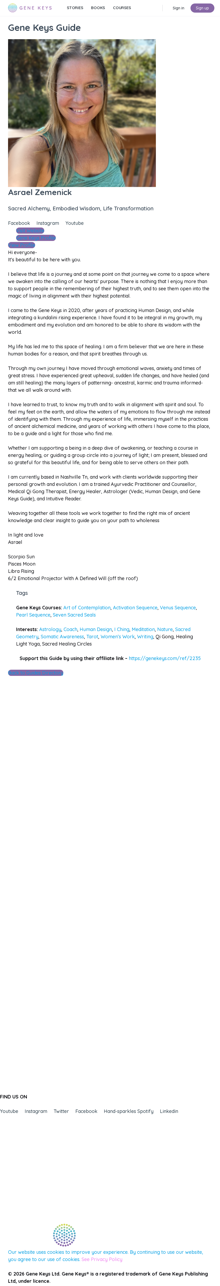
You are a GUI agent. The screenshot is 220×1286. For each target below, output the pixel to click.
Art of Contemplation (87, 607)
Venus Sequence (178, 607)
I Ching (121, 629)
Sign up (202, 8)
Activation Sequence (135, 607)
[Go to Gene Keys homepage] (30, 7)
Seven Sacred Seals (74, 615)
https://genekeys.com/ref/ (165, 658)
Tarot (92, 636)
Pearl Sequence (33, 615)
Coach (70, 629)
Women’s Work (118, 636)
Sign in (178, 8)
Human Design (96, 629)
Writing (145, 636)
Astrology (50, 629)
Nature (165, 629)
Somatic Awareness (62, 636)
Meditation (143, 629)
